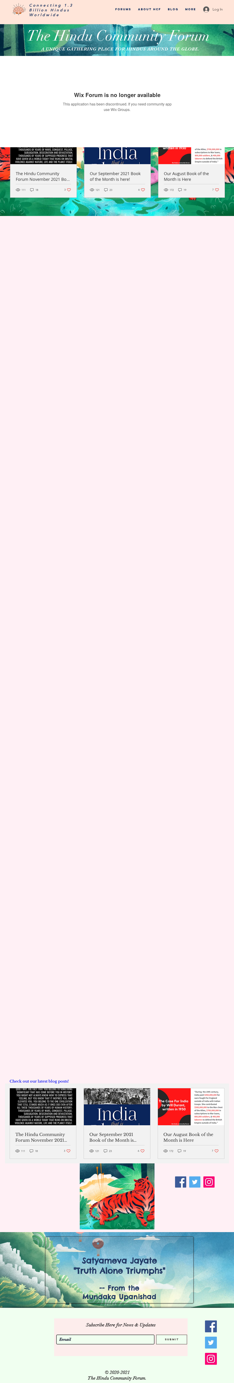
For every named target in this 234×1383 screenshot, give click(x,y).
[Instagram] (209, 1182)
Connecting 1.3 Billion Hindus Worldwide (51, 10)
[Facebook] (180, 1182)
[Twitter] (194, 1182)
